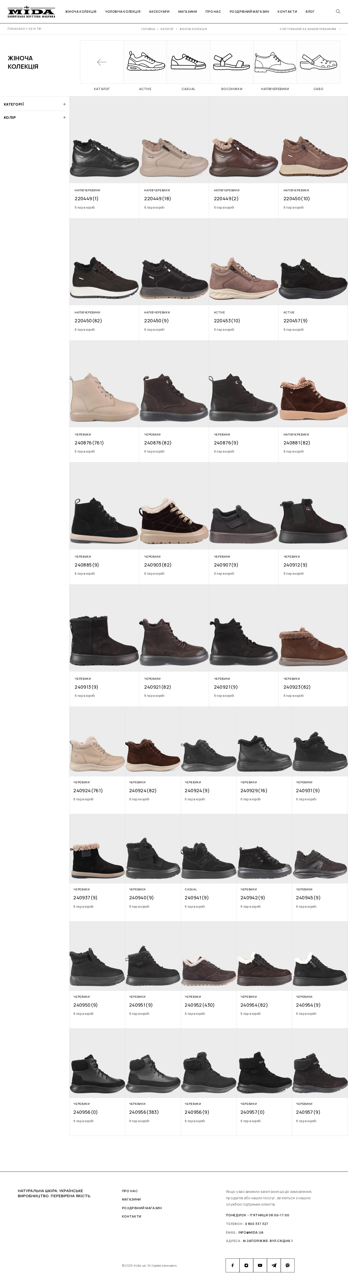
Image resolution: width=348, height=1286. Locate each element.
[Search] (338, 11)
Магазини (187, 11)
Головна (148, 29)
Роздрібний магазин (249, 11)
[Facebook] (232, 1265)
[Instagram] (246, 1265)
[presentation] (104, 207)
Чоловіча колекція (122, 11)
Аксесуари (159, 11)
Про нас (213, 11)
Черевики (83, 434)
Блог (310, 11)
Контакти (287, 11)
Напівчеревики (87, 190)
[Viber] (288, 1265)
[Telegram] (274, 1265)
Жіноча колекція (81, 11)
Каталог (167, 29)
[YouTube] (260, 1265)
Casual (191, 889)
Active (219, 312)
